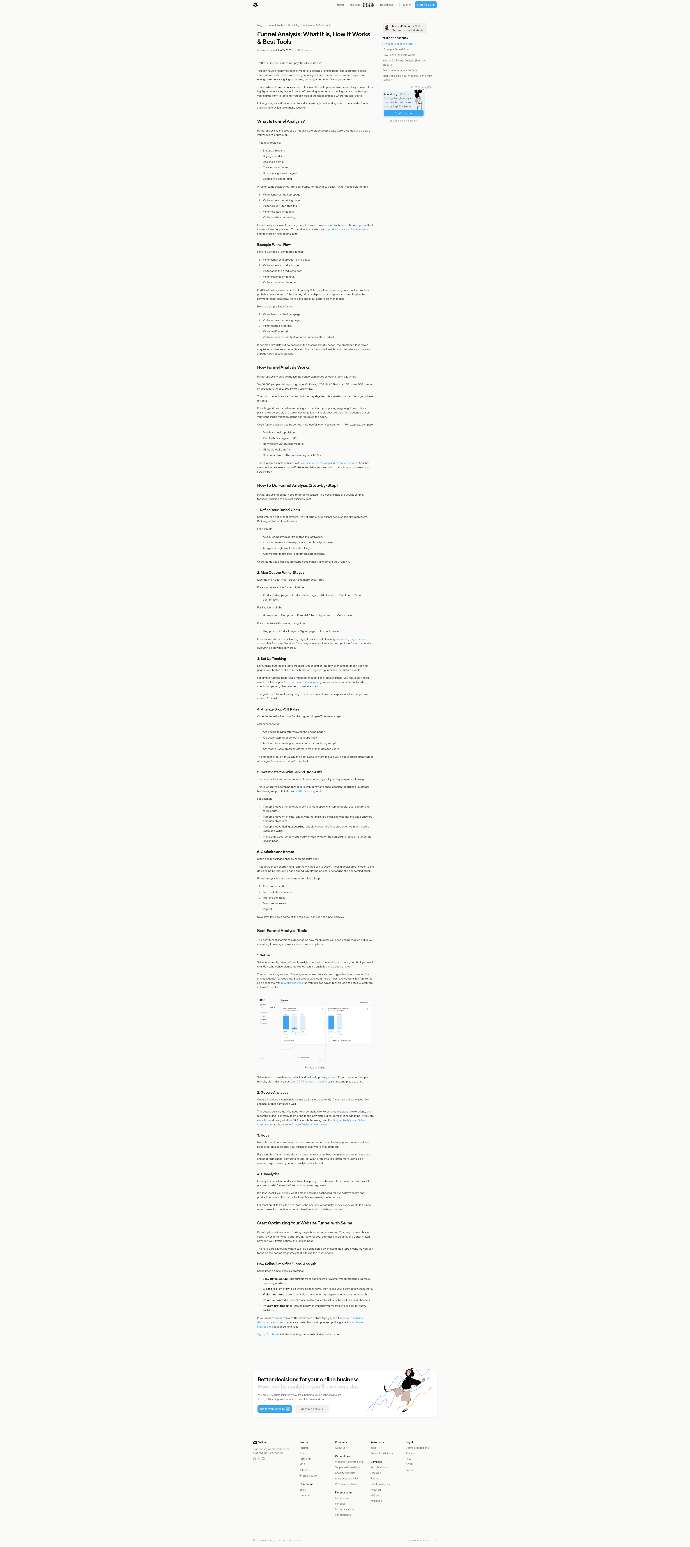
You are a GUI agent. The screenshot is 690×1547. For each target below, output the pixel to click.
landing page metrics (353, 639)
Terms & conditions (417, 1447)
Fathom (375, 1478)
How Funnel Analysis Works (399, 54)
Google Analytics (381, 1467)
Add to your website (274, 1408)
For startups (342, 1498)
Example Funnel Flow (396, 49)
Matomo (375, 1495)
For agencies (343, 1514)
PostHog (376, 1489)
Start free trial (426, 4)
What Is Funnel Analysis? (398, 43)
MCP (302, 1464)
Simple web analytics (347, 1467)
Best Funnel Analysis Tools (398, 70)
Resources (386, 4)
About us (354, 4)
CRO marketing (305, 791)
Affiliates (305, 1470)
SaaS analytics (360, 229)
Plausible (376, 1472)
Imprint (410, 1470)
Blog (260, 25)
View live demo (310, 1408)
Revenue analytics (346, 1484)
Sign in (407, 4)
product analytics (338, 229)
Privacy (410, 1453)
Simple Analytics (380, 1484)
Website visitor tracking (349, 1461)
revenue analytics (346, 463)
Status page (310, 1475)
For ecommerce (344, 1509)
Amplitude (376, 1500)
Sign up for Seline (268, 1334)
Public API (306, 1458)
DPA (408, 1458)
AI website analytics (346, 1478)
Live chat (305, 1495)
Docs (303, 1453)
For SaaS (340, 1503)
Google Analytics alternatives (310, 1124)
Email (303, 1489)
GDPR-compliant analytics (312, 1081)
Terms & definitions (382, 1453)
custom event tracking (301, 682)
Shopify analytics (345, 1472)
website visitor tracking (315, 463)
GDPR (409, 1464)
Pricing (340, 4)
